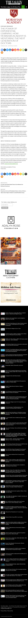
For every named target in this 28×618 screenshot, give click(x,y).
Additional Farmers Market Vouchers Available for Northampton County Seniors (15, 465)
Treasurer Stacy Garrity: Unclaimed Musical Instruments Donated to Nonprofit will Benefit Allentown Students (16, 476)
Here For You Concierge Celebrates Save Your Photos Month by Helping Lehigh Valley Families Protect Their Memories (16, 371)
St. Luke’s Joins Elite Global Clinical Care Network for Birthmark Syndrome (12, 184)
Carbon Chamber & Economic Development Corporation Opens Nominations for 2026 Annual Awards (16, 355)
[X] (4, 50)
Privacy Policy (4, 610)
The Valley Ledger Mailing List (9, 202)
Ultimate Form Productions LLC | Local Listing (14, 511)
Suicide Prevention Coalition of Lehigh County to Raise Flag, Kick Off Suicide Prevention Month (15, 334)
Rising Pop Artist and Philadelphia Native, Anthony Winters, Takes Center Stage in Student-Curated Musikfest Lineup (13, 191)
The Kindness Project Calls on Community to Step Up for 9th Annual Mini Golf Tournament (16, 345)
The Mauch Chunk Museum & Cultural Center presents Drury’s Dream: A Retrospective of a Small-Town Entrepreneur (16, 324)
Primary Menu (26, 7)
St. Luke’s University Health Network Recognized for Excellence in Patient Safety (15, 382)
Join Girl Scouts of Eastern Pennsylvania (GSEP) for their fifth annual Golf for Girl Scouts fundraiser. (16, 444)
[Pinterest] (12, 50)
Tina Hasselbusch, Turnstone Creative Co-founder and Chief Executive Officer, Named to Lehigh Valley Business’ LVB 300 (15, 481)
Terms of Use (10, 610)
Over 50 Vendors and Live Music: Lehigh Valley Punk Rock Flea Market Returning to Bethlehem (15, 585)
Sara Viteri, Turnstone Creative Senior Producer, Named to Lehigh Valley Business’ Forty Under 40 (16, 575)
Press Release (10, 26)
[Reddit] (15, 50)
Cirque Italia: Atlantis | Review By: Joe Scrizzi (14, 365)
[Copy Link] (20, 50)
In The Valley (3, 26)
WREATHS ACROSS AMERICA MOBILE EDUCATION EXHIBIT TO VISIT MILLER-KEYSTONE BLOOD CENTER (15, 523)
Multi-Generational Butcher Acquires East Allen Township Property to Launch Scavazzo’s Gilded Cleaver (16, 591)
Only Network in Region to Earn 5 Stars (13, 328)
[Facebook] (2, 50)
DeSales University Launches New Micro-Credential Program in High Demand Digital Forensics (15, 313)
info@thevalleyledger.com (6, 608)
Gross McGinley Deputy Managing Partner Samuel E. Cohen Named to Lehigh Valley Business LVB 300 (15, 450)
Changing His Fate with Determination (12, 375)
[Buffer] (26, 50)
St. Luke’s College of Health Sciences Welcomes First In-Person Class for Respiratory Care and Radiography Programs (16, 559)
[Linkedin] (10, 50)
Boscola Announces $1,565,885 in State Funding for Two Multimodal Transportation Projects (15, 549)
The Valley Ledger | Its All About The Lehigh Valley (11, 7)
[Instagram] (18, 50)
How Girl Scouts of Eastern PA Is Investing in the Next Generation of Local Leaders (15, 570)
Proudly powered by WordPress (6, 616)
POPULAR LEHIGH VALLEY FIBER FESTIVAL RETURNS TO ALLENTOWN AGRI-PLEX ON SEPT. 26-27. (16, 580)
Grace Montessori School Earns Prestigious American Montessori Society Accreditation (15, 392)
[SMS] (23, 50)
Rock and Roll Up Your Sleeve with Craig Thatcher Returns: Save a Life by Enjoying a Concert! (15, 502)
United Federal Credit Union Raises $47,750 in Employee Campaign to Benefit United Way (14, 486)
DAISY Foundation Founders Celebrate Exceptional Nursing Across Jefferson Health (15, 533)
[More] (2, 52)
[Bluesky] (7, 50)
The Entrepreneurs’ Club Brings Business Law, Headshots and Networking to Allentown (14, 408)
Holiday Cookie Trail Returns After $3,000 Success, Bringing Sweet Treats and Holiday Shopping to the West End (15, 460)
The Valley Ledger (13, 45)
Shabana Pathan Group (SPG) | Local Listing (13, 517)
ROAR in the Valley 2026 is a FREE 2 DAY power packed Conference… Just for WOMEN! (16, 340)
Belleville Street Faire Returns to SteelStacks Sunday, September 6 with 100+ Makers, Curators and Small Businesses (15, 413)
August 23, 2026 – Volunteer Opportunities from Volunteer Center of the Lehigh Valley (14, 439)
